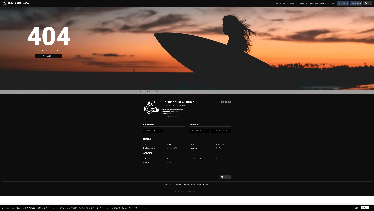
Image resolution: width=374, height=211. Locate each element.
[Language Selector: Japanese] (367, 3)
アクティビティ (148, 159)
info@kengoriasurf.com (172, 116)
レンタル (146, 162)
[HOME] (140, 91)
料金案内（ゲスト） (149, 148)
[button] (293, 3)
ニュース (194, 148)
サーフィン (170, 159)
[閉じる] (371, 207)
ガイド (169, 162)
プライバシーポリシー (141, 208)
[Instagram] (222, 102)
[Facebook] (226, 102)
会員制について (172, 144)
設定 (356, 208)
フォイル (217, 159)
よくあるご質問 (172, 148)
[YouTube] (229, 102)
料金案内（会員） (220, 144)
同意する (365, 208)
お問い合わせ (219, 148)
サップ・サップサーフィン (199, 159)
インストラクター (196, 144)
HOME (145, 144)
